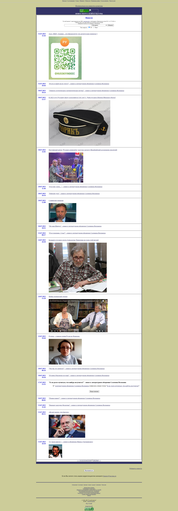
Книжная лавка (95, 1)
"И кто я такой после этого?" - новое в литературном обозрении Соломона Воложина (79, 84)
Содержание (71, 1)
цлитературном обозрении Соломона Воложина (72, 386)
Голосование (105, 1)
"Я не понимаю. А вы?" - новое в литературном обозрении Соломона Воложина (77, 233)
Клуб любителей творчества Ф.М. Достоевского (89, 490)
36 (90, 460)
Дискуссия (112, 1)
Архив (89, 484)
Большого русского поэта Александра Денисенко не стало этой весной (74, 240)
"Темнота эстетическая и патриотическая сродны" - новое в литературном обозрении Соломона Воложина (86, 90)
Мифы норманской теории (58, 296)
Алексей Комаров (91, 501)
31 (80, 460)
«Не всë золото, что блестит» (59, 412)
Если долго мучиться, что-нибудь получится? (123, 386)
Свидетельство (86, 21)
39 (96, 460)
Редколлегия (74, 484)
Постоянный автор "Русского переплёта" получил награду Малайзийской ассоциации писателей (83, 150)
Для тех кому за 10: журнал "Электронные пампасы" (89, 493)
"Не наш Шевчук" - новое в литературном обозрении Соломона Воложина (75, 226)
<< (78, 460)
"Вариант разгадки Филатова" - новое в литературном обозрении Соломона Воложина (79, 405)
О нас (77, 1)
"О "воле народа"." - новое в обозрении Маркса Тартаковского (71, 442)
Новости (87, 1)
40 (98, 460)
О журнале (80, 484)
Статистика (98, 484)
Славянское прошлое (56, 200)
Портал (64, 1)
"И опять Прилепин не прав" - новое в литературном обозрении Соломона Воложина (79, 375)
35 (88, 460)
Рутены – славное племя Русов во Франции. (64, 336)
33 (84, 460)
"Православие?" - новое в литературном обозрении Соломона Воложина (74, 398)
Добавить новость (135, 468)
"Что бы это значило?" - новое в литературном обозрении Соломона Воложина (77, 368)
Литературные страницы (89, 487)
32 (82, 460)
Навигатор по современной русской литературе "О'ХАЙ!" (89, 489)
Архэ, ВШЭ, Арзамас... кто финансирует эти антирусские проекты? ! (73, 34)
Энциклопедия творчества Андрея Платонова (89, 492)
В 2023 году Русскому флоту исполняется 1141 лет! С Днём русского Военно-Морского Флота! (82, 97)
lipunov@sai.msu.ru (109, 476)
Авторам (85, 484)
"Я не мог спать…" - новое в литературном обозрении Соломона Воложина (75, 187)
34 (86, 460)
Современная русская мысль (89, 488)
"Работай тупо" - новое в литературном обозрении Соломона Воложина (74, 193)
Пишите (82, 1)
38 (94, 460)
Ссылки (93, 484)
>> (100, 460)
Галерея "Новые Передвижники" (89, 494)
